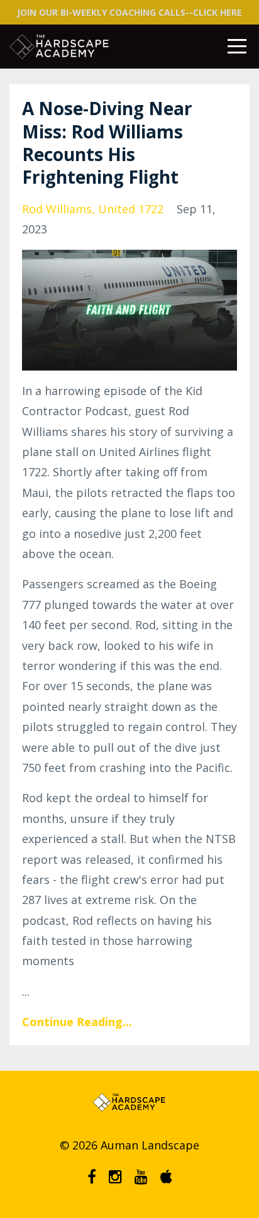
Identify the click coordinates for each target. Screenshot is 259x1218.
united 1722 (130, 208)
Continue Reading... (77, 1021)
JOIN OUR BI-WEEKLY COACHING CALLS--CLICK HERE (129, 12)
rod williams (57, 208)
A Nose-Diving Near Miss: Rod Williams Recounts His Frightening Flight (107, 142)
